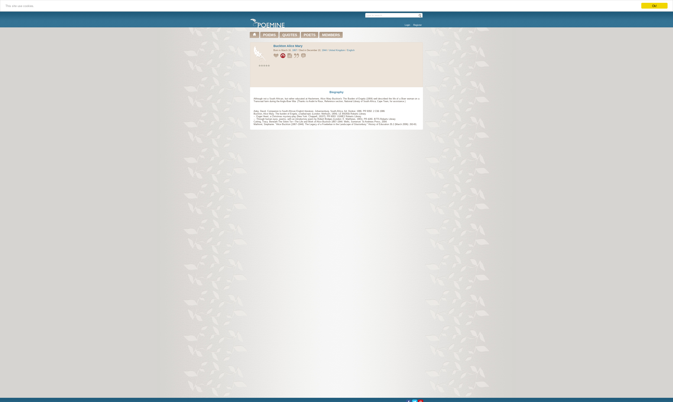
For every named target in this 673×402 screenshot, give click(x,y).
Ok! (654, 6)
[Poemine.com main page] (254, 35)
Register (417, 25)
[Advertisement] (336, 78)
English (351, 50)
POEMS (269, 35)
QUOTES (289, 35)
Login (407, 25)
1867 (294, 50)
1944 (324, 50)
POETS (309, 35)
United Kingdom (337, 50)
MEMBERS (331, 35)
